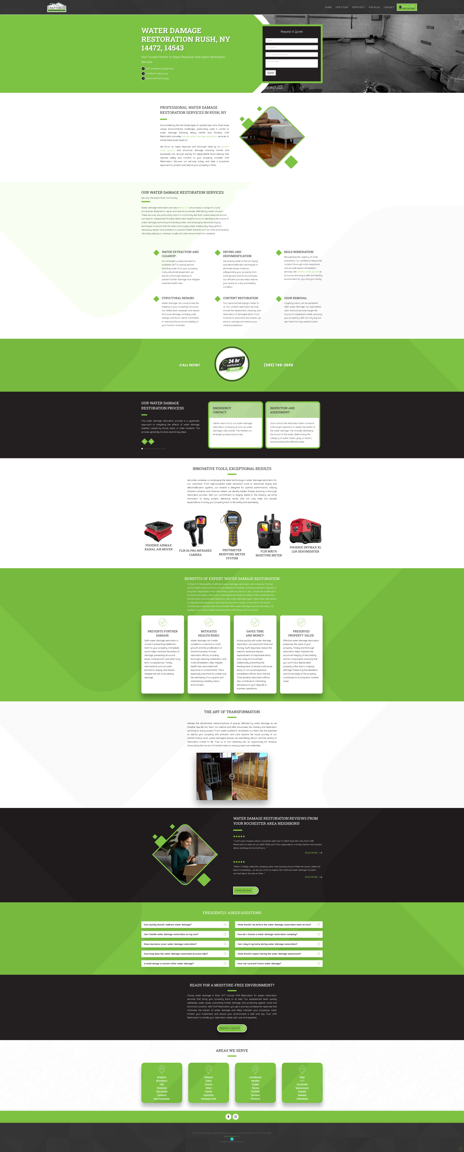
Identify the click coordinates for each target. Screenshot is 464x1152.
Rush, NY (184, 207)
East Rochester (162, 1098)
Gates (209, 1080)
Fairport (208, 1077)
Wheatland (302, 1098)
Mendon (255, 1080)
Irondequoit (255, 1077)
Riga (302, 1077)
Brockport (161, 1080)
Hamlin (208, 1091)
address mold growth (308, 271)
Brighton (161, 1077)
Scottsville (302, 1084)
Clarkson (161, 1095)
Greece (208, 1084)
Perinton (255, 1095)
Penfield (255, 1091)
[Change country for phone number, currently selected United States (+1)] (268, 54)
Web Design (230, 1136)
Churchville (161, 1091)
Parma (255, 1088)
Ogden (255, 1084)
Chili (162, 1084)
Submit (270, 72)
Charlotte (162, 1088)
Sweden (302, 1091)
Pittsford (255, 1098)
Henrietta (209, 1095)
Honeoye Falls (208, 1098)
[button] (278, 854)
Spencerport (302, 1088)
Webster (302, 1095)
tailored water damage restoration (199, 136)
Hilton (209, 1088)
